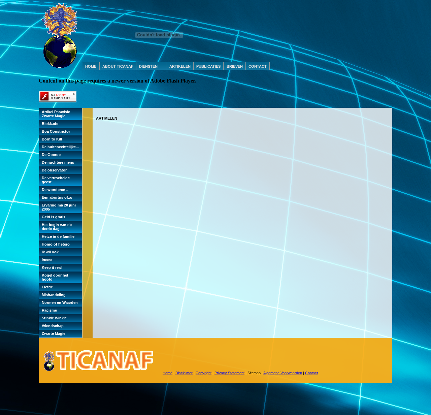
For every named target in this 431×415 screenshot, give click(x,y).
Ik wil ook (50, 252)
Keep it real (52, 267)
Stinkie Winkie (54, 318)
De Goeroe (51, 155)
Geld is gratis (53, 217)
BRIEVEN (235, 66)
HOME (90, 66)
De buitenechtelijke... (60, 147)
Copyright (203, 373)
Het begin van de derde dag (57, 227)
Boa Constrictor (56, 131)
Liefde (47, 287)
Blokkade (50, 124)
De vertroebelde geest (56, 180)
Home (167, 373)
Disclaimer (184, 373)
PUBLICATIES (208, 66)
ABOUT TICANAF (117, 66)
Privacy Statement (229, 373)
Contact (311, 373)
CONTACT (257, 66)
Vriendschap (53, 326)
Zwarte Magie (53, 333)
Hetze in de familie (58, 236)
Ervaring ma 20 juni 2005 (59, 207)
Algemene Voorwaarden (282, 373)
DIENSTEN (148, 66)
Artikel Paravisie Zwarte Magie (56, 114)
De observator (54, 170)
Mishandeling (54, 295)
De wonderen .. (55, 190)
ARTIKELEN (180, 66)
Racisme (49, 310)
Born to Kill (52, 139)
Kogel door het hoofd (55, 277)
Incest (47, 260)
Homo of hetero (56, 244)
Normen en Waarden (60, 302)
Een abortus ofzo (57, 197)
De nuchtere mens (58, 162)
